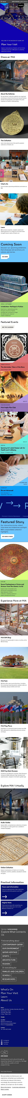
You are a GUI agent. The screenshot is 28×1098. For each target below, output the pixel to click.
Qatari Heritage (9, 952)
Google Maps (9, 1025)
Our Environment (10, 948)
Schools (6, 975)
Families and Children (13, 971)
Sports (5, 956)
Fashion (6, 964)
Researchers (8, 979)
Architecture (9, 960)
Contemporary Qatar (12, 944)
